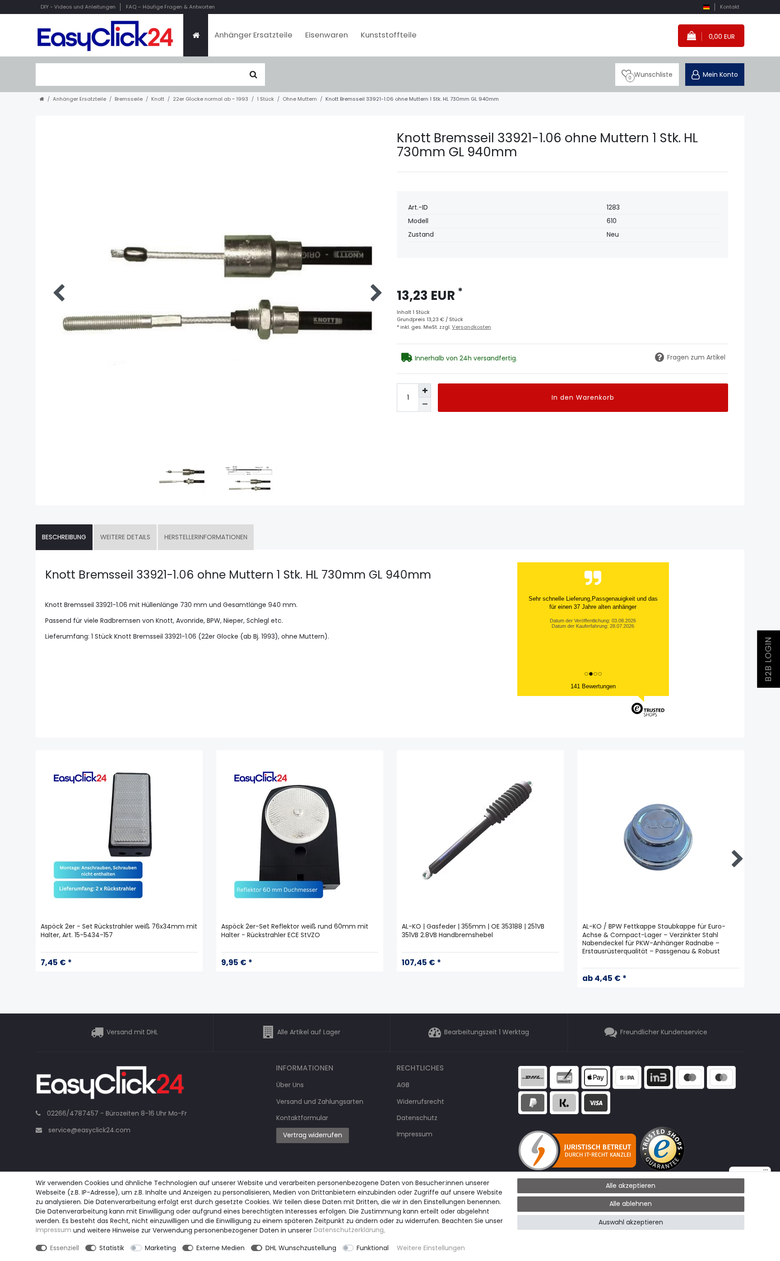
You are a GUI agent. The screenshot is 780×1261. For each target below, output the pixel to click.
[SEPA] (627, 1076)
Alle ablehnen (630, 1203)
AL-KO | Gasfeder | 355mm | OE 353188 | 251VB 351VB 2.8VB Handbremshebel (473, 930)
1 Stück (265, 99)
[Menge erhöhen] (424, 390)
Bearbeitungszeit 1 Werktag (486, 1032)
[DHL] (532, 1076)
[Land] (706, 7)
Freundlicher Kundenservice (663, 1032)
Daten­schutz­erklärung (349, 1230)
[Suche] (253, 74)
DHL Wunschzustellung (300, 1247)
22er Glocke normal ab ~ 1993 (210, 99)
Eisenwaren (326, 34)
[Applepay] (595, 1076)
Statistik (111, 1247)
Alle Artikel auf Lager (308, 1032)
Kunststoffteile (389, 34)
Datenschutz (417, 1117)
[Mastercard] (721, 1076)
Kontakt (729, 6)
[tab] (64, 537)
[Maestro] (689, 1076)
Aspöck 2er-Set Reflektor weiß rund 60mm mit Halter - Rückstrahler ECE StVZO (294, 930)
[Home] (195, 35)
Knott (157, 99)
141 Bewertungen (593, 686)
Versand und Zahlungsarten (319, 1101)
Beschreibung (64, 537)
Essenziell (64, 1247)
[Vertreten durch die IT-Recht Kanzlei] (578, 1150)
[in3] (658, 1076)
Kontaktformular (302, 1117)
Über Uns (290, 1084)
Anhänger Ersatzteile (253, 34)
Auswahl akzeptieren (631, 1222)
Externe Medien (220, 1247)
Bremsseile (129, 99)
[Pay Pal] (532, 1102)
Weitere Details (125, 537)
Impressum (414, 1134)
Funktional (373, 1247)
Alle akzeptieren (630, 1185)
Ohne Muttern (300, 99)
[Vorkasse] (564, 1076)
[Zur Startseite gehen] (42, 99)
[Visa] (595, 1102)
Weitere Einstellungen (431, 1247)
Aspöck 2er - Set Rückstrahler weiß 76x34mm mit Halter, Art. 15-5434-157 (119, 930)
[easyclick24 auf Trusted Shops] (663, 1150)
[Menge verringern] (424, 404)
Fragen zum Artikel (696, 357)
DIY (78, 6)
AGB (403, 1084)
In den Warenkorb (583, 397)
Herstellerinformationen (205, 537)
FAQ (170, 6)
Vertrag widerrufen (312, 1135)
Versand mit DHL (132, 1032)
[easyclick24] (110, 1085)
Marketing (160, 1247)
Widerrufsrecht (420, 1101)
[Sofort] (564, 1102)
